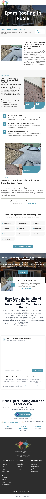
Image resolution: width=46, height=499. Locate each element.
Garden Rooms (5, 481)
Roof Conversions (5, 463)
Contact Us (4, 486)
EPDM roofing (12, 310)
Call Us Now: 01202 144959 (24, 246)
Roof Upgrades (5, 469)
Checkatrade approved (10, 385)
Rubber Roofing (20, 464)
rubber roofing (9, 86)
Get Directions (38, 370)
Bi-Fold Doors (34, 464)
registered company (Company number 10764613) (28, 385)
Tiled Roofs (4, 468)
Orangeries (4, 479)
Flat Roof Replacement (21, 463)
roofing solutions (40, 61)
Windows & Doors (34, 471)
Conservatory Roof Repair (7, 484)
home (34, 315)
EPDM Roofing (19, 466)
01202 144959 (39, 31)
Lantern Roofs (4, 466)
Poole (38, 51)
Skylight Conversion (20, 469)
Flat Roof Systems (20, 468)
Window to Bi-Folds (35, 466)
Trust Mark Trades (28, 491)
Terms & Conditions (26, 496)
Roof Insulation (5, 464)
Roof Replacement (5, 471)
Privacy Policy (18, 496)
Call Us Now (23, 272)
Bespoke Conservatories (7, 482)
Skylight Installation (35, 468)
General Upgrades (35, 469)
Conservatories (5, 477)
